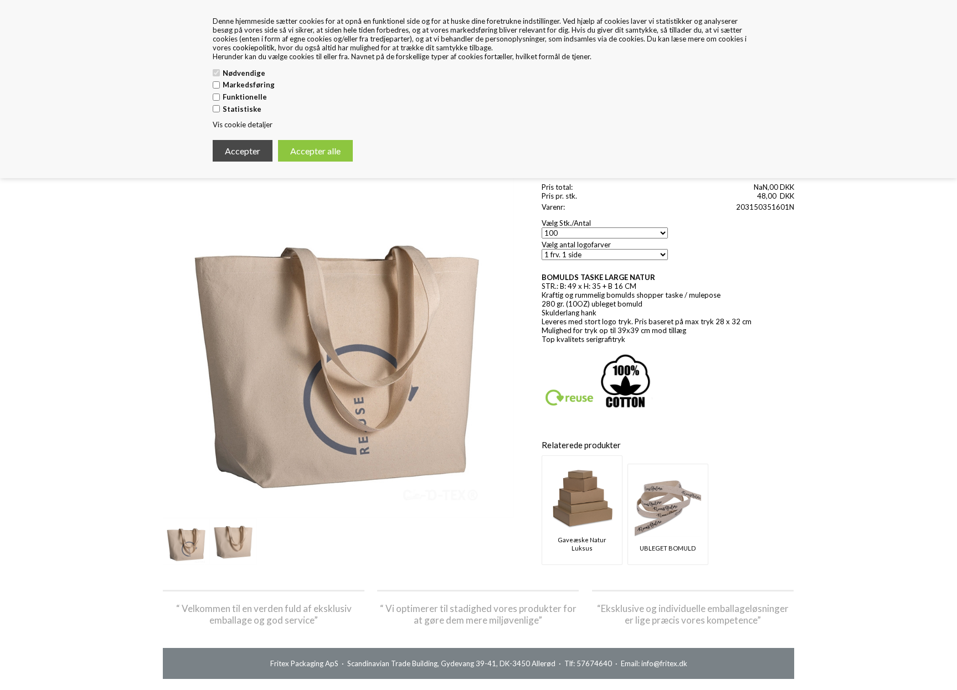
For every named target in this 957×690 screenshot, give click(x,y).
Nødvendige (244, 73)
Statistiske (242, 109)
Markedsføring (249, 84)
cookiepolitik (254, 47)
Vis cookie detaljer (242, 124)
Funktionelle (245, 96)
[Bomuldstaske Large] (186, 541)
